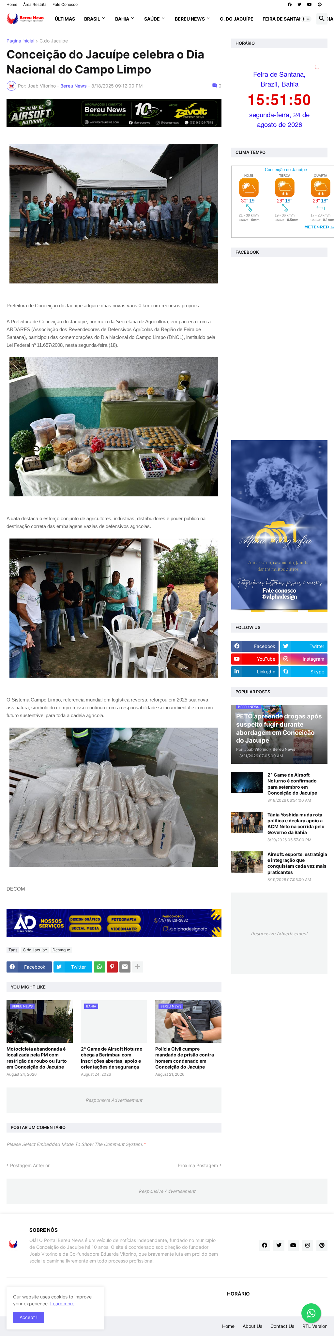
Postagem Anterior (30, 1165)
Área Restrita (35, 4)
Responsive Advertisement (113, 1100)
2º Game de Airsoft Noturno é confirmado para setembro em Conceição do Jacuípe (292, 784)
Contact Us (282, 1326)
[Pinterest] (112, 967)
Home (12, 4)
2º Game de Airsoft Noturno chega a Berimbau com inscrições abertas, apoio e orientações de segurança (112, 1058)
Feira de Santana (284, 19)
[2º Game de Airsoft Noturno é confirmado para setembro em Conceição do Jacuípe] (247, 782)
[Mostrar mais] (137, 967)
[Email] (124, 967)
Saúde (152, 19)
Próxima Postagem (198, 1165)
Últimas (65, 19)
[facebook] (290, 4)
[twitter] (299, 4)
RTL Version (314, 1326)
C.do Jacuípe (53, 41)
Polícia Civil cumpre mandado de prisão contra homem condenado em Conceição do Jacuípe (184, 1058)
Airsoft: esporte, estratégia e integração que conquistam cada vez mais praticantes (297, 863)
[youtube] (309, 4)
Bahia (122, 19)
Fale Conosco (65, 4)
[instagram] (307, 1245)
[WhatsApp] (99, 967)
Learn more (62, 1303)
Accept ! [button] (29, 1317)
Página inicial (20, 41)
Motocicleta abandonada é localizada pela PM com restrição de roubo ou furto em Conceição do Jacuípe (37, 1058)
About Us (252, 1326)
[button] (305, 19)
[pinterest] (320, 4)
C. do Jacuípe (236, 19)
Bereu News (190, 19)
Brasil (92, 19)
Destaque (61, 949)
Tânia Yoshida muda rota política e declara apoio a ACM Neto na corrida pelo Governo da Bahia (296, 823)
